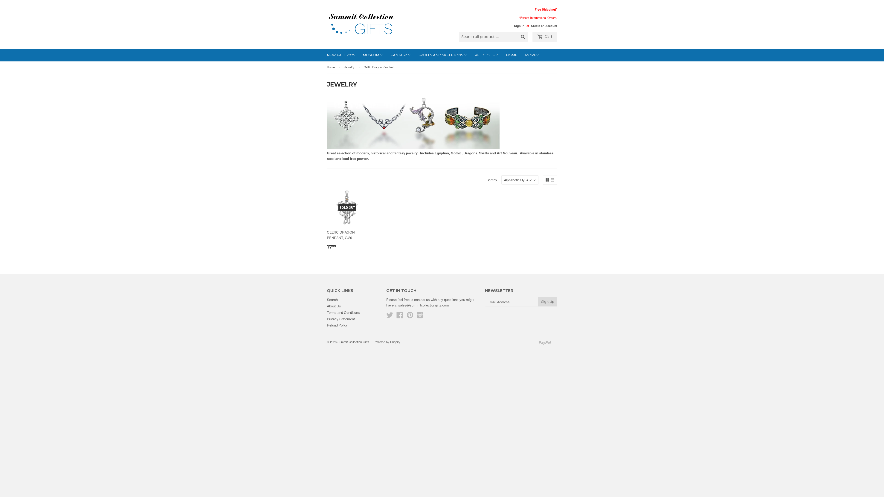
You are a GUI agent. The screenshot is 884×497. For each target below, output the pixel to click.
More (530, 55)
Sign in (519, 26)
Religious (485, 55)
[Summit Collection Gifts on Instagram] (420, 316)
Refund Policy (337, 325)
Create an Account (544, 26)
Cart (548, 36)
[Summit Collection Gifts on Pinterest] (410, 316)
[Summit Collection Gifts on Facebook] (399, 316)
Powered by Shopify (387, 342)
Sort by (492, 180)
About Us (334, 305)
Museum (371, 55)
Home (511, 55)
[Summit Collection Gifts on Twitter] (389, 316)
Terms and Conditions (343, 312)
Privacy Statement (341, 318)
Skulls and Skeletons (441, 55)
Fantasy (399, 55)
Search (332, 299)
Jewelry (349, 67)
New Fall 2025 (341, 55)
